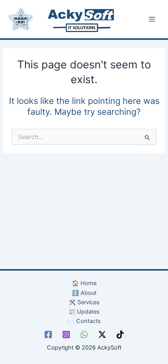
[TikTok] (120, 334)
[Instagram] (66, 334)
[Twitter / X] (102, 334)
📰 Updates (84, 311)
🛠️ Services (84, 302)
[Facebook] (48, 334)
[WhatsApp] (84, 334)
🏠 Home (84, 283)
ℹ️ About (84, 292)
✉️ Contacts (84, 321)
